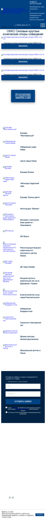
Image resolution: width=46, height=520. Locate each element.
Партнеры (7, 461)
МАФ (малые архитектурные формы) (16, 446)
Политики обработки (22, 409)
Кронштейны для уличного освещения (17, 443)
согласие (14, 407)
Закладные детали (10, 441)
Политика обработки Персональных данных (22, 508)
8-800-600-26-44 (11, 477)
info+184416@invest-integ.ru (15, 480)
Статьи (6, 459)
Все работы (33, 361)
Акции (6, 454)
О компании (8, 467)
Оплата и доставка (10, 456)
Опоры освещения (10, 435)
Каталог (6, 433)
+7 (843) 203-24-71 (22, 25)
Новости (6, 464)
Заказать (23, 46)
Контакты (7, 469)
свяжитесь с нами (23, 98)
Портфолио (7, 448)
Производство (8, 451)
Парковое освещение (11, 438)
